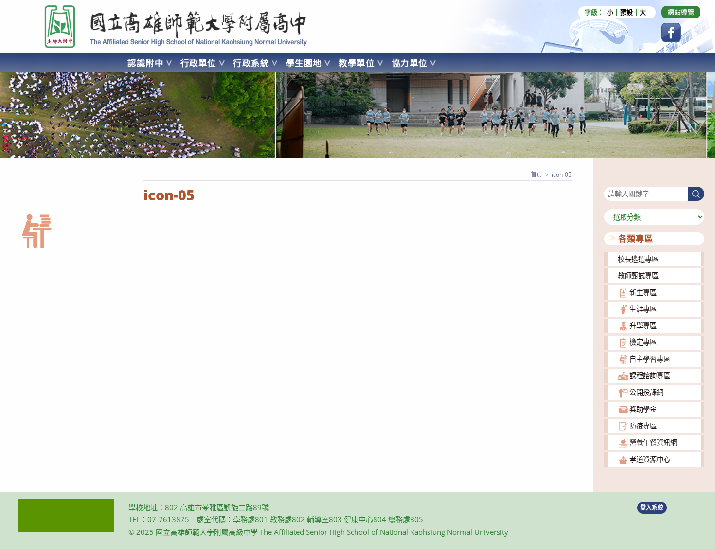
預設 (626, 12)
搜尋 (611, 180)
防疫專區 (643, 425)
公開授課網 (646, 392)
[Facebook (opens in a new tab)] (671, 32)
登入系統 (651, 507)
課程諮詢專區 (649, 375)
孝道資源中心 (649, 459)
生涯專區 (643, 309)
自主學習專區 (649, 359)
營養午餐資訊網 (653, 442)
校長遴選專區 (638, 259)
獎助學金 (643, 409)
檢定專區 (643, 342)
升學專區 (643, 325)
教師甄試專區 (638, 275)
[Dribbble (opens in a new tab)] (680, 12)
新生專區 (643, 292)
